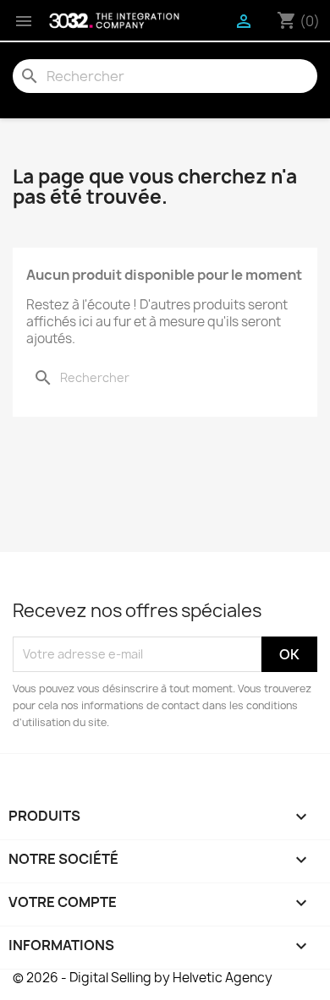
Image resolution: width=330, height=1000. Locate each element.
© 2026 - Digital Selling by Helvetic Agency (142, 977)
